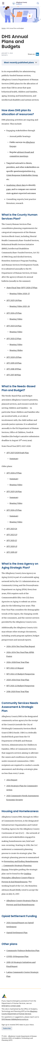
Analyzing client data (16, 185)
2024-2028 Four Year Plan (17, 662)
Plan (21, 288)
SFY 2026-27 (11, 473)
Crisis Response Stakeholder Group (22, 175)
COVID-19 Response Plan (17, 956)
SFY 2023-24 (11, 529)
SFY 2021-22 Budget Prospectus (20, 686)
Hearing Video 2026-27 (20, 293)
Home (3, 28)
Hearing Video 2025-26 (20, 306)
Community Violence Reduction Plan (22, 950)
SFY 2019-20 (11, 552)
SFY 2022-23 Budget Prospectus (20, 674)
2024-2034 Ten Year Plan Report (20, 646)
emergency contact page (11, 1006)
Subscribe (7, 1028)
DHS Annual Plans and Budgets (15, 41)
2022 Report (11, 780)
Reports (5, 55)
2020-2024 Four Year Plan (17, 680)
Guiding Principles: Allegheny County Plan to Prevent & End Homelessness (18, 878)
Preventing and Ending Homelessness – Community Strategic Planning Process (20, 865)
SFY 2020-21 (11, 546)
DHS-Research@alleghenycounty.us (15, 1019)
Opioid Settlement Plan (16, 932)
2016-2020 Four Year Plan (17, 691)
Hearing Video (16, 319)
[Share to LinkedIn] (37, 54)
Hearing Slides (16, 350)
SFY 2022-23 (11, 535)
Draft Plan (17, 453)
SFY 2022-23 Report (15, 668)
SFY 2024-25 (12, 510)
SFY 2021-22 (11, 540)
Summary (14, 459)
